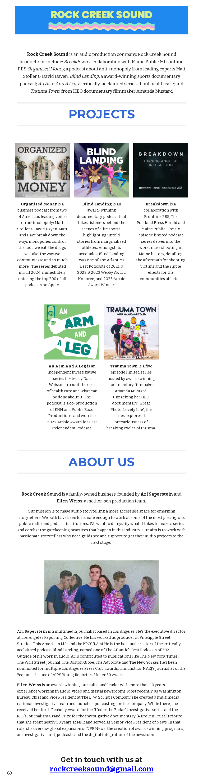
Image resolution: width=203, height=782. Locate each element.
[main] (101, 72)
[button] (9, 773)
